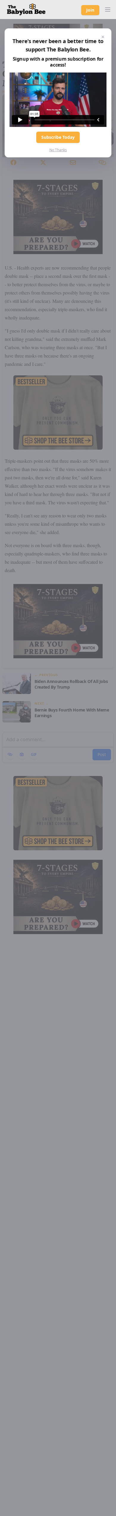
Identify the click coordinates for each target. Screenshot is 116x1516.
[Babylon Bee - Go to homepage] (26, 9)
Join (90, 10)
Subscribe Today (58, 137)
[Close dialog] (103, 37)
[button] (108, 9)
